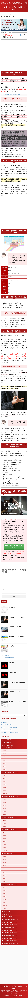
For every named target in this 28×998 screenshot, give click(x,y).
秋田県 (4, 763)
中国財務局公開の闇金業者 (10, 935)
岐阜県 (4, 820)
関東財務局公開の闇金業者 (10, 927)
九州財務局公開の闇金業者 (10, 940)
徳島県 (4, 872)
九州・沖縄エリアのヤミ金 (10, 884)
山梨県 (4, 802)
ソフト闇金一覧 (7, 740)
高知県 (4, 881)
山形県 (4, 766)
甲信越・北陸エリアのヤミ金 (11, 796)
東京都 (4, 790)
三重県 (4, 835)
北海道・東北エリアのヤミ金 (11, 748)
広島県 (4, 865)
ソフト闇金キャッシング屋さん (16, 617)
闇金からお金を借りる (9, 916)
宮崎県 (4, 902)
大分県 (4, 899)
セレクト (7, 655)
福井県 (4, 814)
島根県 (4, 859)
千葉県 (4, 787)
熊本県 (4, 896)
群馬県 (4, 781)
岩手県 (4, 757)
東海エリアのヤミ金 (8, 817)
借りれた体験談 (7, 914)
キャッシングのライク (14, 672)
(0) (20, 35)
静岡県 (4, 823)
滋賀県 (4, 832)
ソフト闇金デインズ (9, 657)
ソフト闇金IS (12, 646)
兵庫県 (4, 844)
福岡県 (4, 887)
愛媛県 (4, 878)
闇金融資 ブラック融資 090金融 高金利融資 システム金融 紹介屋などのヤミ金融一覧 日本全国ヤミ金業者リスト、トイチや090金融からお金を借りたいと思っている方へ (14, 992)
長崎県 (4, 893)
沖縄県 (4, 908)
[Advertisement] (14, 55)
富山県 (4, 808)
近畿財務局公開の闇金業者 (10, 932)
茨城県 (4, 775)
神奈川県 (5, 793)
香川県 (4, 875)
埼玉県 (4, 784)
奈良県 (4, 847)
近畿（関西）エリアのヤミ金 (11, 829)
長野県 (4, 805)
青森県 (4, 753)
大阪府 (4, 841)
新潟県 (4, 799)
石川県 (4, 811)
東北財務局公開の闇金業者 (10, 922)
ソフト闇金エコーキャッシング (16, 636)
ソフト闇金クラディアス (15, 626)
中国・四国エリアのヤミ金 (10, 853)
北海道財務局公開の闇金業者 (11, 919)
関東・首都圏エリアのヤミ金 (11, 772)
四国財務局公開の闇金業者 (10, 938)
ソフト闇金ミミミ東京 (14, 691)
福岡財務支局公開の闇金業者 (11, 943)
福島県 (4, 769)
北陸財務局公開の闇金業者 (10, 924)
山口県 (4, 869)
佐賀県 (4, 890)
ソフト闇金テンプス (14, 607)
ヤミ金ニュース (7, 911)
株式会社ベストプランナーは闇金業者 (10, 732)
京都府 (4, 838)
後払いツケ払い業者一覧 (10, 745)
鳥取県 (4, 856)
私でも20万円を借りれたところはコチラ (14, 546)
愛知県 (4, 826)
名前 (3, 589)
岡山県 (4, 862)
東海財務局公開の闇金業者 (10, 930)
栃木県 (4, 778)
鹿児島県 (5, 905)
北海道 (4, 750)
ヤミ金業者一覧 (7, 742)
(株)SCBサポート (13, 663)
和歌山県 (5, 850)
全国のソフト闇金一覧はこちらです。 (12, 94)
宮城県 (4, 760)
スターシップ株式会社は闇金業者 (17, 682)
